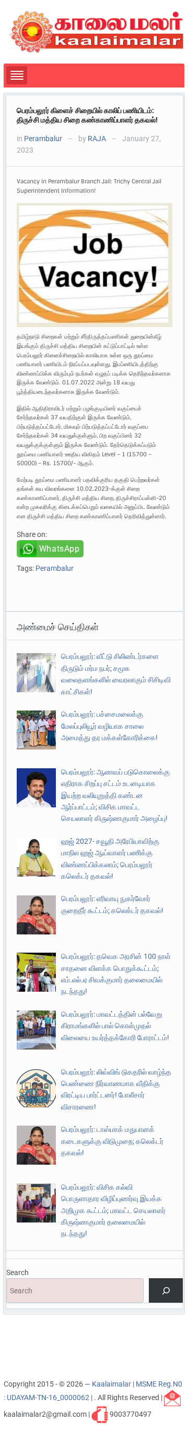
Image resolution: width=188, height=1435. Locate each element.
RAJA (97, 138)
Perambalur (43, 138)
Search (17, 1272)
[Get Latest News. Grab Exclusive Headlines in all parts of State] (96, 31)
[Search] (166, 1290)
